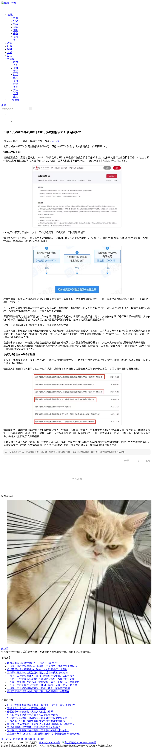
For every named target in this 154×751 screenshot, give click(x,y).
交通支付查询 (15, 93)
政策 (9, 43)
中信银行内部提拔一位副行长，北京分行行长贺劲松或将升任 (39, 718)
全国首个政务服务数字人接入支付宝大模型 (30, 711)
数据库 (10, 58)
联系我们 (18, 739)
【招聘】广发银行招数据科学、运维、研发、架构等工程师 (38, 688)
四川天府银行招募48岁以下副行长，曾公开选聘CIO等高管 (38, 691)
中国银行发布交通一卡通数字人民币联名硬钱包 (32, 714)
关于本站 (6, 739)
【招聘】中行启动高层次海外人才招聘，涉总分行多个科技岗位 (41, 679)
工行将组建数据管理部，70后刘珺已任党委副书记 (33, 727)
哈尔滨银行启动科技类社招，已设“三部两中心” (32, 663)
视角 (15, 24)
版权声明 (30, 739)
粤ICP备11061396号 (49, 742)
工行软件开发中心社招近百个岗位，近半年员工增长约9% (37, 672)
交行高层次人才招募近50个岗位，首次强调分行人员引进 (37, 669)
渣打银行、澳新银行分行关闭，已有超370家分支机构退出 (38, 730)
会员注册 (18, 121)
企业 (15, 33)
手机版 (41, 739)
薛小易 (55, 141)
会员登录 (18, 118)
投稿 (3, 105)
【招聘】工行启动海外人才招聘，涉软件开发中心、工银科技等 (41, 675)
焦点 (15, 18)
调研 (9, 49)
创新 (15, 27)
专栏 (9, 52)
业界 (15, 21)
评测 (15, 30)
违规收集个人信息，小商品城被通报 (26, 708)
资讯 (10, 14)
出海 (9, 46)
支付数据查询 (15, 84)
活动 (9, 55)
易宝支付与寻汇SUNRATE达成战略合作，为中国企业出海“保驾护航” (44, 733)
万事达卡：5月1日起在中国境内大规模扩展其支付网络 (36, 721)
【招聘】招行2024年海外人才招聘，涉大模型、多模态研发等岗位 (42, 666)
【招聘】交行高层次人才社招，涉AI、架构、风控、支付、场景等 (42, 685)
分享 (125, 460)
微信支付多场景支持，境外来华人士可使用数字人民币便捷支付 (41, 724)
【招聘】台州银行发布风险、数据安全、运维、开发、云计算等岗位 (43, 682)
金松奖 (15, 99)
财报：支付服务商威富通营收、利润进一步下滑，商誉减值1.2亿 (41, 705)
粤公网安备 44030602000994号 (80, 742)
